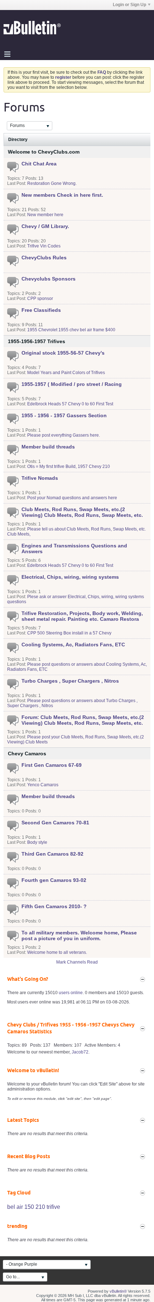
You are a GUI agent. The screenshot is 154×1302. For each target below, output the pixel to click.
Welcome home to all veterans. (57, 952)
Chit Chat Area (39, 164)
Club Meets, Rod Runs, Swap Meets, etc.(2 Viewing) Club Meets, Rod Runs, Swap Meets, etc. (82, 512)
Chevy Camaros (27, 753)
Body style (37, 842)
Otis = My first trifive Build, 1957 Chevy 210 (68, 466)
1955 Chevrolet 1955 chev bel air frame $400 (71, 329)
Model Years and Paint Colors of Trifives (66, 372)
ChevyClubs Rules (44, 257)
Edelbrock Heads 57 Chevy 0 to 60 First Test (70, 403)
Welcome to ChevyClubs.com (44, 152)
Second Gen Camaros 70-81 (55, 822)
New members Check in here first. (62, 195)
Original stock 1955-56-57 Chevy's (63, 353)
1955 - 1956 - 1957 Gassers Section (64, 415)
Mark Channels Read (77, 962)
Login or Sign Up (129, 4)
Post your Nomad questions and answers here (72, 497)
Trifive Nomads (39, 478)
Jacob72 (80, 1052)
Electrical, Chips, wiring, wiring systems (70, 577)
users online (71, 992)
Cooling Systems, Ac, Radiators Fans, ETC (73, 644)
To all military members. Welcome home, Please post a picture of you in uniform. (79, 935)
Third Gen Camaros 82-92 (52, 854)
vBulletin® (118, 1291)
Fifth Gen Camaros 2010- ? (54, 906)
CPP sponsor (40, 298)
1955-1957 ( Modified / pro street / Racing (71, 384)
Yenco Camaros (42, 784)
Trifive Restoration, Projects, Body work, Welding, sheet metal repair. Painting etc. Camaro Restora (82, 616)
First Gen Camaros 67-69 (51, 765)
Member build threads (48, 447)
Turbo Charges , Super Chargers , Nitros (70, 681)
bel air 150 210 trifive (33, 1207)
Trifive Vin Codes (44, 246)
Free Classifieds (41, 310)
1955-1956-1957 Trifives (36, 341)
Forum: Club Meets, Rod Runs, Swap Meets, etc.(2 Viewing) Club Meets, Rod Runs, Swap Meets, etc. (82, 720)
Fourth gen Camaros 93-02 (53, 880)
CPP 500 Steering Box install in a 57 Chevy (69, 633)
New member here (45, 214)
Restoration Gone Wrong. (52, 183)
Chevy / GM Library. (45, 226)
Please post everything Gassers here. (63, 435)
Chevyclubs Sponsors (48, 279)
